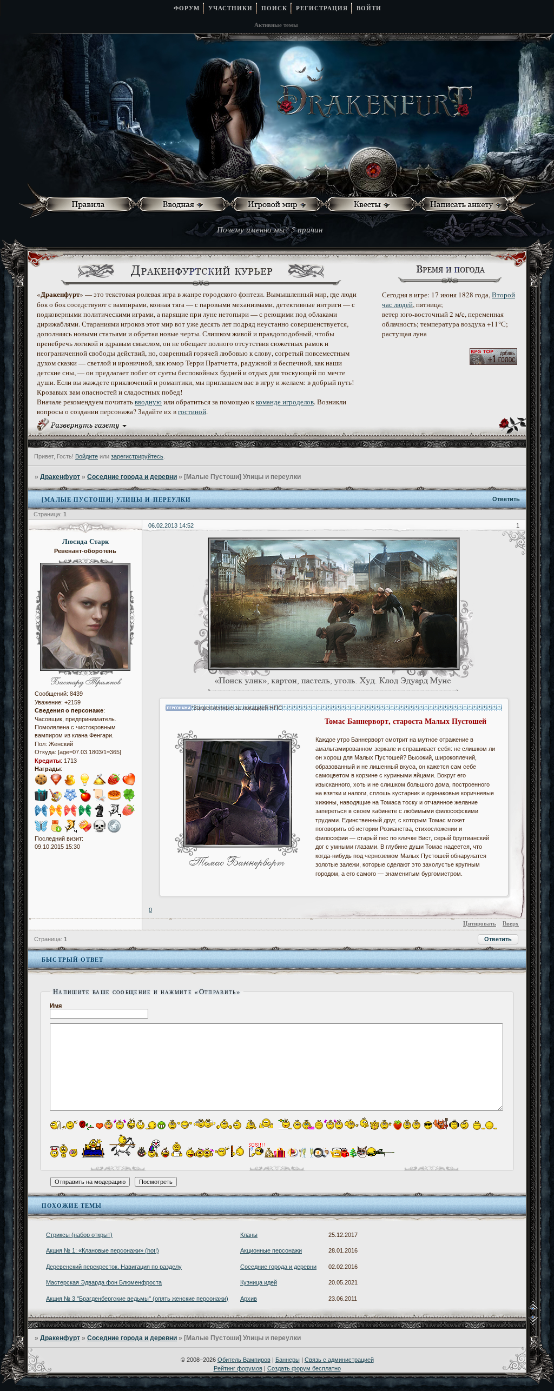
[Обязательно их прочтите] (90, 204)
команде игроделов (285, 402)
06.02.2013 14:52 (171, 525)
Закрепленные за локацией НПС (237, 707)
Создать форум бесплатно (304, 1368)
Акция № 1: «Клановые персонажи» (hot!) (102, 1250)
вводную (148, 402)
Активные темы (276, 25)
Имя (56, 1005)
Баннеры (287, 1359)
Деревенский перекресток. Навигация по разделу (114, 1266)
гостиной (192, 411)
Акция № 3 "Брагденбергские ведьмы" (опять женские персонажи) (137, 1298)
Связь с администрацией (339, 1359)
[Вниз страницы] (540, 1323)
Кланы (249, 1235)
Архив (248, 1298)
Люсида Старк (85, 541)
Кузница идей (258, 1282)
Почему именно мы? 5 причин (269, 229)
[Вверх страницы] (540, 1309)
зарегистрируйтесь (137, 456)
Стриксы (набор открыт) (79, 1235)
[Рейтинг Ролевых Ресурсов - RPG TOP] (493, 362)
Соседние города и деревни (132, 477)
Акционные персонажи (271, 1250)
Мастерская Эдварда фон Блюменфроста (104, 1282)
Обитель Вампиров (244, 1359)
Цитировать (479, 923)
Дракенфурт (60, 477)
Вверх (511, 923)
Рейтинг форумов (238, 1368)
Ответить (506, 499)
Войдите (86, 456)
